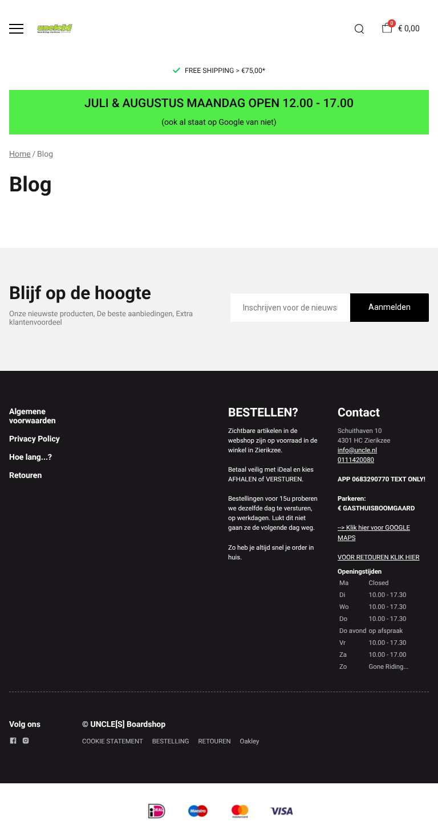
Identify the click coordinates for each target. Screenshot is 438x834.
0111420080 (356, 460)
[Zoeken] (359, 29)
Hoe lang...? (30, 457)
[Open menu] (16, 29)
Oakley (249, 741)
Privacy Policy (34, 439)
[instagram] (26, 742)
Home (20, 154)
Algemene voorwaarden (32, 416)
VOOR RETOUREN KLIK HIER (378, 557)
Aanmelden (389, 307)
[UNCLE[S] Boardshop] (54, 28)
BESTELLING (170, 741)
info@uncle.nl (357, 450)
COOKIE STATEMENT (112, 741)
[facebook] (13, 742)
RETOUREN (214, 741)
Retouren (25, 475)
